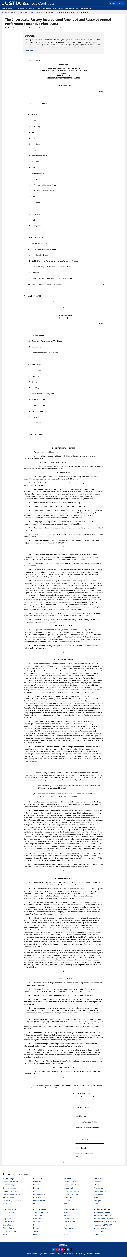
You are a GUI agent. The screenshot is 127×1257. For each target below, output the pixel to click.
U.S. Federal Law (10, 1209)
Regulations (7, 1219)
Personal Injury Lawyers (12, 1201)
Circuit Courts (8, 1225)
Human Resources (29, 28)
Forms (10, 12)
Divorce (36, 1188)
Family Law (37, 1197)
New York (36, 1228)
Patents (66, 1225)
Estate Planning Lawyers (12, 1194)
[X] (71, 1249)
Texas (35, 1231)
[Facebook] (59, 1249)
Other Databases (71, 1209)
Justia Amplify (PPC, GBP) (103, 1225)
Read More (29, 51)
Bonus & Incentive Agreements (50, 28)
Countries (67, 1231)
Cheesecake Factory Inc (35, 12)
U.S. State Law (39, 1209)
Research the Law (33, 8)
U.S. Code (6, 1215)
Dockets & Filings (9, 1231)
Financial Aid (98, 1188)
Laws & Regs (58, 8)
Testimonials (98, 1231)
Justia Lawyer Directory (102, 1215)
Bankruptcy (37, 1182)
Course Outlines (100, 1191)
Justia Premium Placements (104, 1219)
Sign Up (120, 3)
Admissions (98, 1185)
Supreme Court (8, 1222)
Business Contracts (19, 12)
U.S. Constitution (9, 1212)
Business (67, 1178)
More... (5, 1204)
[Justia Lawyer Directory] (73, 1249)
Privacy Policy (80, 1254)
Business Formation (71, 1182)
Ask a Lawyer (19, 8)
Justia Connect (32, 1254)
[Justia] (11, 3)
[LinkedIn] (53, 1249)
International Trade (71, 1194)
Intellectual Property (71, 1191)
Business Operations (71, 1185)
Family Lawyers (8, 1197)
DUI (34, 1191)
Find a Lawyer (7, 8)
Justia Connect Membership (104, 1212)
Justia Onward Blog (101, 1228)
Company (52, 1254)
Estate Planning (39, 1194)
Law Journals (98, 1194)
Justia (4, 12)
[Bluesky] (68, 1249)
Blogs (96, 1197)
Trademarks (68, 1228)
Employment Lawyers (11, 1191)
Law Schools (46, 8)
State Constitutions (40, 1212)
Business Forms (69, 1219)
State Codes (37, 1215)
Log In (112, 3)
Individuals (38, 1178)
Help (58, 1254)
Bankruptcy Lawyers (10, 1182)
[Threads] (65, 1249)
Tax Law (67, 1201)
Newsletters (69, 8)
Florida (35, 1225)
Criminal (36, 1185)
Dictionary (97, 1182)
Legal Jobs (67, 1212)
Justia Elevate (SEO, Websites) (105, 1222)
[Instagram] (62, 1249)
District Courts (8, 1228)
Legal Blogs (68, 1215)
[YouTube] (56, 1249)
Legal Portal (43, 1254)
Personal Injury (39, 1201)
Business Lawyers (9, 1185)
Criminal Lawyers (9, 1188)
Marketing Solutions (83, 8)
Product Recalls (69, 1222)
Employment (68, 1188)
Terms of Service (68, 1254)
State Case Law (38, 1219)
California (36, 1222)
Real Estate (68, 1197)
